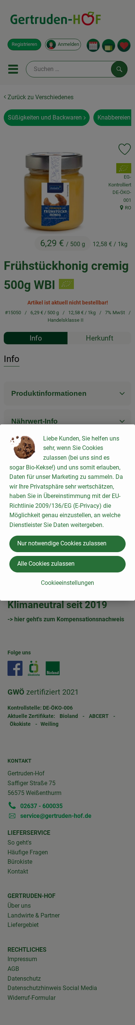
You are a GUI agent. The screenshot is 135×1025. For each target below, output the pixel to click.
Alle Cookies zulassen (46, 563)
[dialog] (67, 512)
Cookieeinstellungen (67, 582)
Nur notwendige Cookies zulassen (61, 543)
